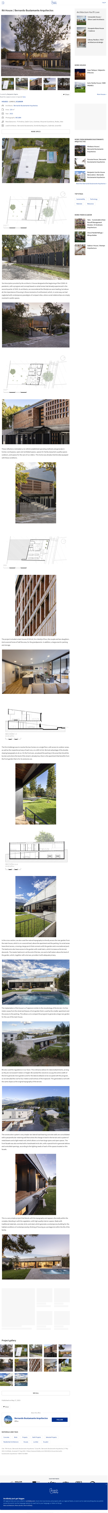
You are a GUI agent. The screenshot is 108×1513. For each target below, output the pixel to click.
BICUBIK (18, 117)
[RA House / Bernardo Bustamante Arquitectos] (6, 1350)
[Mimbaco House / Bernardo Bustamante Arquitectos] (80, 150)
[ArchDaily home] (54, 2)
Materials (79, 204)
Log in (104, 2)
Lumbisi (35, 1442)
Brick (15, 1437)
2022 (11, 113)
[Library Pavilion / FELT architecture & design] (81, 43)
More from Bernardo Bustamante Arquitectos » (91, 183)
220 (11, 109)
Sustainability (80, 199)
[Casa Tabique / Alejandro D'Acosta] (80, 74)
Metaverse (90, 204)
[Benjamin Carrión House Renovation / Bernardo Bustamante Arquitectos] (80, 176)
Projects (24, 1437)
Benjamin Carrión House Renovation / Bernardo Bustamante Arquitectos (96, 175)
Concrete (6, 1437)
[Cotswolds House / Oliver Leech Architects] (81, 20)
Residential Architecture (10, 1442)
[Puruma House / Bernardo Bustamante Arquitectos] (80, 163)
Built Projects (36, 1437)
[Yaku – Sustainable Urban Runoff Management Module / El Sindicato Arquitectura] (80, 224)
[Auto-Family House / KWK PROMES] (80, 87)
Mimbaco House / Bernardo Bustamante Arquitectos (95, 149)
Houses (5, 101)
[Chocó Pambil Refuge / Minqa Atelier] (80, 237)
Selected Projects (51, 1437)
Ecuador (19, 101)
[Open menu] (2, 2)
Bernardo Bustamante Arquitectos (26, 105)
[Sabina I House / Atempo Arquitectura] (80, 249)
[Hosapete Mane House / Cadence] (81, 31)
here (24, 97)
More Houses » (101, 94)
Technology (93, 199)
